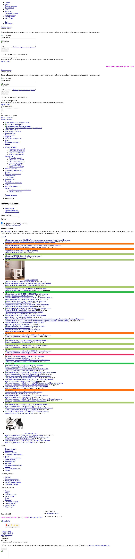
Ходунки (8, 137)
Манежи (7, 140)
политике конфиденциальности (98, 545)
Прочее (7, 144)
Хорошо (4, 549)
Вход (6, 22)
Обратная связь (6, 531)
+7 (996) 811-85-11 (7, 533)
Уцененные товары (11, 484)
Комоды (15, 129)
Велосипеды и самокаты (13, 131)
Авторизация (9, 208)
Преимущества (10, 16)
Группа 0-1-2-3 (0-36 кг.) (17, 161)
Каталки (11, 177)
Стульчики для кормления (33, 128)
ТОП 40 (3, 236)
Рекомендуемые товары (13, 482)
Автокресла (19, 124)
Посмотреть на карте (35, 517)
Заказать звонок (6, 27)
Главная (7, 2)
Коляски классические (16, 152)
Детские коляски (23, 122)
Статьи (7, 9)
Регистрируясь (6, 231)
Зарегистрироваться (11, 210)
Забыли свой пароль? (12, 212)
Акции (7, 4)
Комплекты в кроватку (12, 142)
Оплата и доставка (11, 6)
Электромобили (10, 133)
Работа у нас (9, 18)
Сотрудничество (10, 15)
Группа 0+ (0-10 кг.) (15, 158)
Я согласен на (19, 47)
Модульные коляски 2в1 (17, 149)
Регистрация (9, 23)
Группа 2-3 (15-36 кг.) (16, 163)
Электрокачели (10, 135)
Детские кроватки (25, 126)
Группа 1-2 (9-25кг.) (15, 165)
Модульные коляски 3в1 (17, 151)
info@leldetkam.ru (53, 513)
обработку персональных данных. (23, 47)
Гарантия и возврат (11, 13)
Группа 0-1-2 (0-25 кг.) (16, 159)
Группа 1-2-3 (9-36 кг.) (16, 167)
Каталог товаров (6, 117)
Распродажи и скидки (12, 480)
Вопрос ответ (9, 8)
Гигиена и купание (15, 191)
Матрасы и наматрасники (13, 138)
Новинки (8, 477)
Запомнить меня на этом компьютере (15, 223)
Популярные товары (11, 479)
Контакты (8, 11)
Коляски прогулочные (16, 154)
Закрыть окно (5, 61)
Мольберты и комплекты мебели (20, 190)
